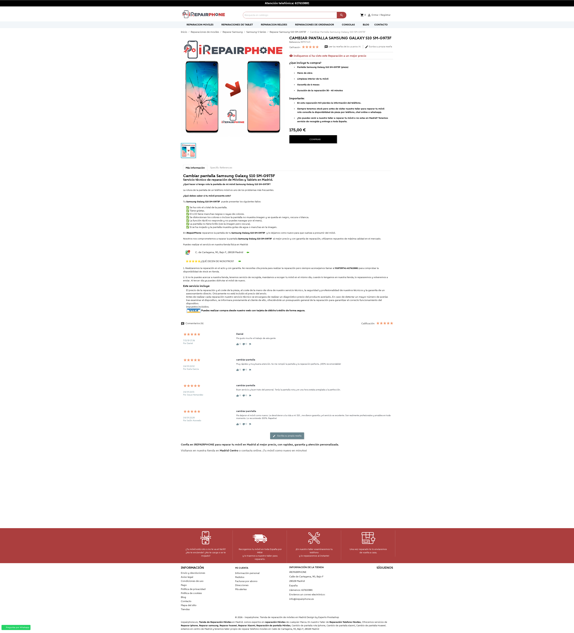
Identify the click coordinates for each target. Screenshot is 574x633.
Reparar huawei (228, 625)
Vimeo (383, 573)
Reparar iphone (189, 625)
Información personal (247, 573)
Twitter (364, 573)
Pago (184, 585)
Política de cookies (191, 593)
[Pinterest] (303, 148)
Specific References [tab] (221, 167)
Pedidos (239, 577)
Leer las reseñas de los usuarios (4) (342, 46)
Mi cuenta (241, 568)
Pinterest (377, 573)
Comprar (315, 139)
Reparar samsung (208, 625)
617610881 (302, 3)
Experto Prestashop (328, 617)
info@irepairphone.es (301, 599)
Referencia (294, 42)
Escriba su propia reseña (378, 46)
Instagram (390, 573)
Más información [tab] (195, 167)
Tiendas (185, 609)
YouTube (370, 573)
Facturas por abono (246, 581)
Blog (183, 597)
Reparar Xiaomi (246, 625)
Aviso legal (187, 577)
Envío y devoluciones (193, 573)
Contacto (186, 601)
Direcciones (241, 585)
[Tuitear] (297, 148)
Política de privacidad (193, 589)
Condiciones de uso (192, 581)
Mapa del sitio (188, 605)
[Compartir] (292, 148)
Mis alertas (241, 589)
